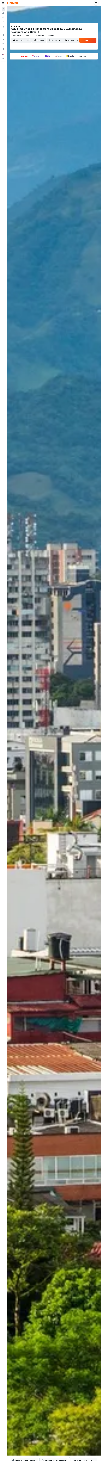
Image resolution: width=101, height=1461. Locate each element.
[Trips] (3, 49)
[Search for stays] (3, 13)
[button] (3, 3)
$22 (13, 28)
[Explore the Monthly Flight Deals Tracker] (3, 35)
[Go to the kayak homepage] (13, 3)
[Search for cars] (3, 17)
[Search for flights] (3, 9)
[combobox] (40, 36)
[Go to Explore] (3, 39)
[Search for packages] (3, 21)
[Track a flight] (3, 43)
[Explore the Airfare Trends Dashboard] (3, 31)
